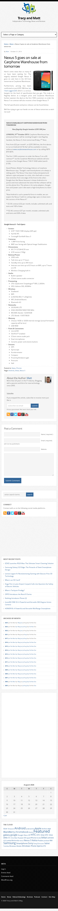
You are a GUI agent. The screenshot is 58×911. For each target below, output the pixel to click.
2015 (6, 646)
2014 (6, 650)
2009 (6, 670)
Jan (9, 638)
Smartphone (22, 843)
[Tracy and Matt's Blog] (29, 13)
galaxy (6, 834)
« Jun (5, 815)
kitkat (17, 371)
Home (6, 44)
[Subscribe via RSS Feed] (8, 414)
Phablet (40, 840)
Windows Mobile (15, 846)
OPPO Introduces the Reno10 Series (18, 594)
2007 (6, 678)
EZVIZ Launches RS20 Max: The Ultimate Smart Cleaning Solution (29, 563)
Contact (44, 897)
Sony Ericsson (38, 843)
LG (4, 840)
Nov (32, 627)
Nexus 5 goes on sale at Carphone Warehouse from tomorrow (25, 62)
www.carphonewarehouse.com (24, 149)
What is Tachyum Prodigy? (15, 590)
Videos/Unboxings (18, 897)
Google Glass (23, 835)
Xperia (40, 846)
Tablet (47, 843)
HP (29, 835)
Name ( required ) (47, 434)
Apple (38, 828)
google (13, 834)
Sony (30, 843)
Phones (19, 368)
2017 (6, 638)
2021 (6, 634)
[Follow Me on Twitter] (15, 414)
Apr (16, 627)
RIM (51, 840)
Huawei (20, 838)
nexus (21, 841)
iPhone (33, 838)
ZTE (44, 846)
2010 (6, 666)
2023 (6, 627)
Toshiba (6, 846)
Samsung (9, 843)
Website (44, 449)
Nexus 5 (22, 371)
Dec (35, 642)
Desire (31, 832)
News (11, 44)
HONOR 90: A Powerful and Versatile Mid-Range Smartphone (27, 608)
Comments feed (7, 876)
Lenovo (50, 837)
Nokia (34, 840)
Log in (3, 869)
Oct (30, 627)
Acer (5, 828)
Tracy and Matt (29, 18)
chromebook (21, 831)
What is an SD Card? (12, 580)
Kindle (39, 838)
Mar (14, 638)
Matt (7, 51)
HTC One (40, 835)
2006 (6, 682)
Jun (21, 623)
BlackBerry (9, 831)
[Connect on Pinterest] (19, 414)
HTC (33, 835)
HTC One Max (12, 838)
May (19, 623)
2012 (6, 658)
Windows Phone (29, 846)
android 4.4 (30, 829)
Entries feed (5, 872)
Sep (28, 642)
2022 (6, 630)
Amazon (11, 829)
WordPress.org (6, 880)
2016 (6, 642)
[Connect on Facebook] (12, 414)
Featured (41, 831)
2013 (6, 654)
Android (11, 371)
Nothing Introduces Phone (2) (16, 598)
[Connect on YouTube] (26, 414)
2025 (6, 623)
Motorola (15, 840)
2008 (6, 674)
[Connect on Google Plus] (23, 414)
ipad (28, 838)
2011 (6, 662)
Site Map (52, 897)
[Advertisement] (29, 27)
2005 (6, 685)
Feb (11, 638)
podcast (46, 841)
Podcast (37, 897)
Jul (23, 627)
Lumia (8, 840)
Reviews (30, 897)
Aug (25, 627)
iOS (25, 838)
